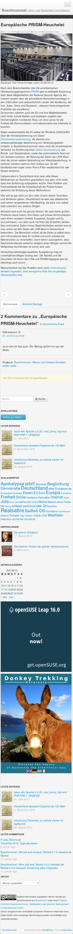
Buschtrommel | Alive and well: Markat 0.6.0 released (30, 864)
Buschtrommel (10, 929)
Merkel (60, 501)
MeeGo (52, 502)
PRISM (35, 91)
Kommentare (10, 304)
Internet (37, 31)
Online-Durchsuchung (47, 149)
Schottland (52, 511)
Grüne (21, 497)
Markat (42, 502)
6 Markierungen (52, 31)
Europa (53, 492)
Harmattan (44, 497)
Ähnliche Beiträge (32, 304)
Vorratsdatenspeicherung (16, 139)
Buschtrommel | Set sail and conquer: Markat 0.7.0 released (34, 852)
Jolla (5, 501)
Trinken (28, 515)
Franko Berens (9, 839)
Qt (44, 505)
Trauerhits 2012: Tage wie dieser (19, 843)
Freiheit (8, 497)
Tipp (22, 515)
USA (44, 515)
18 (5, 589)
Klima (11, 502)
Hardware (31, 497)
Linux (35, 502)
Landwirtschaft (23, 502)
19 (8, 589)
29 (18, 593)
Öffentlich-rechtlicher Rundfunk (18, 519)
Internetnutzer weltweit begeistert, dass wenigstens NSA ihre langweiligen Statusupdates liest (34, 271)
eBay (51, 488)
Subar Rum (66, 929)
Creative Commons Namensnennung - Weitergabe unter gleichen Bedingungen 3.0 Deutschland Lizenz (35, 904)
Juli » (12, 597)
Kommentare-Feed (53, 324)
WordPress (47, 929)
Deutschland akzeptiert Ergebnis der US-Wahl (39, 445)
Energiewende (63, 488)
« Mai (4, 597)
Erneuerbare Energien (11, 493)
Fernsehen (66, 493)
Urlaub (37, 515)
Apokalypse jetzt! (18, 483)
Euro (42, 493)
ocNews (17, 506)
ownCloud (29, 506)
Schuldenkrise (64, 511)
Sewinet (5, 515)
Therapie (14, 515)
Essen (28, 492)
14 (15, 585)
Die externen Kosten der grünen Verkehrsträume (41, 546)
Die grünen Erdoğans (26, 532)
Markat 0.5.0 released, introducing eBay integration (29, 868)
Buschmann (24, 31)
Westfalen (55, 514)
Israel (66, 497)
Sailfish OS (35, 510)
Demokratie (10, 488)
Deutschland (34, 487)
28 (15, 593)
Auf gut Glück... (14, 417)
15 (18, 585)
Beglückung (58, 483)
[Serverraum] (36, 57)
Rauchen (52, 506)
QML (39, 506)
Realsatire (12, 510)
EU (35, 492)
